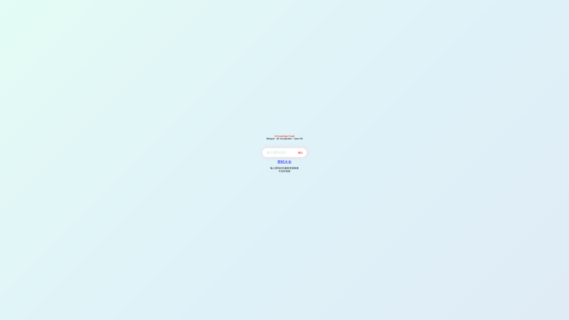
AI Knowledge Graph (285, 136)
